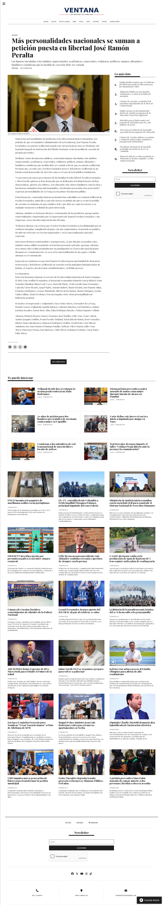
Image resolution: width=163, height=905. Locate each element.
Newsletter (135, 170)
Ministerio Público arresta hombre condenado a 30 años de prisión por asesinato (135, 93)
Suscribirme (135, 185)
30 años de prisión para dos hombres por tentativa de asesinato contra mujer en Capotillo (57, 419)
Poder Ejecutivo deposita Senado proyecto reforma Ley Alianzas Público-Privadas (81, 781)
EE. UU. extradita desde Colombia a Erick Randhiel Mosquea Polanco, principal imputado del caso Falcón (78, 503)
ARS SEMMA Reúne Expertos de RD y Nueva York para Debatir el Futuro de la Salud (30, 671)
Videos (81, 21)
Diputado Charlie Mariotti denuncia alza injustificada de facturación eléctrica (132, 724)
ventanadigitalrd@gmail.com (126, 895)
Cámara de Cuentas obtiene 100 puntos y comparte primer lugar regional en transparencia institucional (136, 139)
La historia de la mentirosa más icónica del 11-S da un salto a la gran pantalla (131, 611)
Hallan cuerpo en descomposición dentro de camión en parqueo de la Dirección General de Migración (135, 112)
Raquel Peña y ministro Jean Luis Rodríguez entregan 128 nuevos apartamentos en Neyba (77, 725)
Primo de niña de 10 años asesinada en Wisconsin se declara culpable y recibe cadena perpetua (137, 158)
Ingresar (94, 823)
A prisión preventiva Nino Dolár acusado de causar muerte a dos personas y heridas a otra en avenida (130, 781)
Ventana (79, 823)
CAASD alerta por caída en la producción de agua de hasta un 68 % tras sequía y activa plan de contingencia (132, 558)
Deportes (96, 21)
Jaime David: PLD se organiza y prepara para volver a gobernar (81, 670)
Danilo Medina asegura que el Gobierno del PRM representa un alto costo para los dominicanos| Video (136, 84)
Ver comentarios (58, 362)
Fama (74, 21)
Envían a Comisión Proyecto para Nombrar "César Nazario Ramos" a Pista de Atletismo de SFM (30, 725)
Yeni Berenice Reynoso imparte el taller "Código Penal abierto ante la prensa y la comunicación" (130, 446)
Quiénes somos (114, 21)
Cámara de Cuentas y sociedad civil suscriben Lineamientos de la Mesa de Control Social (136, 103)
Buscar (46, 21)
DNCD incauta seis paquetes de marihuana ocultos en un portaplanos (29, 502)
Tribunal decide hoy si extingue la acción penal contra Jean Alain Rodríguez (56, 391)
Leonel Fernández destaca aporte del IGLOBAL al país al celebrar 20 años (79, 611)
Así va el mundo (64, 21)
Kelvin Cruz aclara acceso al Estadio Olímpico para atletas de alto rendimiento (130, 671)
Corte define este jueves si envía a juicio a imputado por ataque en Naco (129, 419)
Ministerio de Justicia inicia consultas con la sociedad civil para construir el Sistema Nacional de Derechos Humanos (132, 503)
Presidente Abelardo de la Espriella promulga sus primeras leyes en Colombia (135, 148)
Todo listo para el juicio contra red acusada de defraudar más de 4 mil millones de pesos (134, 122)
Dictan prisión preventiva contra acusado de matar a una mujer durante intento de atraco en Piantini (128, 392)
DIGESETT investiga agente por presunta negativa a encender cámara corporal (29, 558)
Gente (88, 21)
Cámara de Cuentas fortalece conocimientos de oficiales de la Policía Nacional (30, 612)
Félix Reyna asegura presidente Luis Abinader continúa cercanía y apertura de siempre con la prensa (80, 558)
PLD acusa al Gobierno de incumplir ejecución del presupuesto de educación (137, 130)
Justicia (53, 21)
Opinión (104, 21)
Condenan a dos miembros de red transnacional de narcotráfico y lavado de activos (56, 446)
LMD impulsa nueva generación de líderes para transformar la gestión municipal (28, 781)
